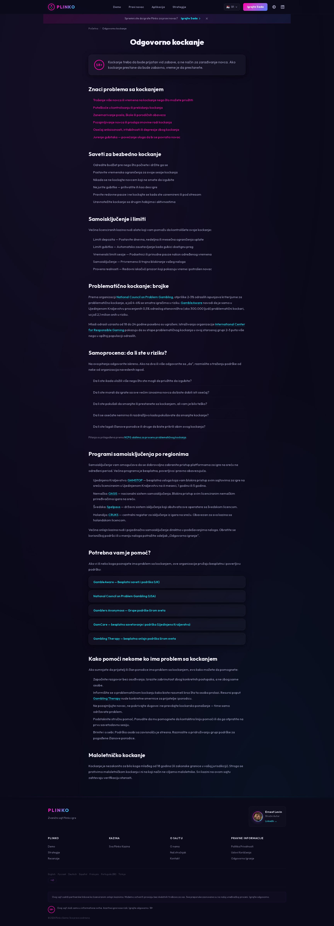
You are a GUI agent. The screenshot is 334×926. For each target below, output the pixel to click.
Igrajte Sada (255, 6)
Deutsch (72, 874)
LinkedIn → (271, 821)
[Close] (207, 18)
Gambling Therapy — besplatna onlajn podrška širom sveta (134, 638)
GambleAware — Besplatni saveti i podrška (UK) (126, 582)
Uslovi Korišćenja (241, 852)
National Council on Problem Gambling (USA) (124, 596)
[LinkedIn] (282, 6)
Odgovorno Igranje (242, 858)
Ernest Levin (273, 812)
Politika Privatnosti (242, 846)
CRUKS (113, 515)
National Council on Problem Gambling (145, 297)
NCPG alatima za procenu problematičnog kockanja (155, 437)
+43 (52, 880)
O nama (175, 846)
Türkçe (121, 874)
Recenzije (54, 858)
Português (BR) (108, 874)
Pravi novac (136, 7)
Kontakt (175, 858)
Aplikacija (158, 7)
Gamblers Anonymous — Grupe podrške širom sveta (129, 610)
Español (83, 874)
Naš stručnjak (178, 852)
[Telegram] (274, 6)
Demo (117, 7)
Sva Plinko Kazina (119, 846)
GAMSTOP (135, 480)
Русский (62, 874)
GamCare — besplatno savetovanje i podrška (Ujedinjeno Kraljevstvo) (141, 624)
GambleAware (191, 303)
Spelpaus (113, 507)
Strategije (179, 7)
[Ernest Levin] (258, 817)
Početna (93, 28)
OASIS (112, 493)
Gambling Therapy (107, 698)
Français (94, 874)
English (51, 874)
